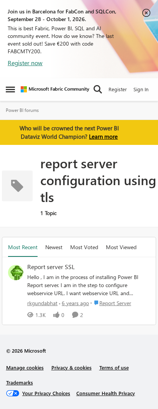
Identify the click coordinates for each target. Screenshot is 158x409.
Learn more (103, 136)
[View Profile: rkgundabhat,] (15, 272)
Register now (25, 63)
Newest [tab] (54, 247)
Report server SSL (51, 267)
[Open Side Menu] (10, 89)
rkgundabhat (42, 303)
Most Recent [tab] (23, 247)
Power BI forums (22, 110)
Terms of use (114, 367)
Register (118, 89)
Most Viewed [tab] (121, 247)
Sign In (140, 89)
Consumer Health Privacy (105, 393)
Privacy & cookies (71, 367)
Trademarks (19, 382)
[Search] (97, 89)
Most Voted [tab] (84, 247)
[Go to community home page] (55, 89)
